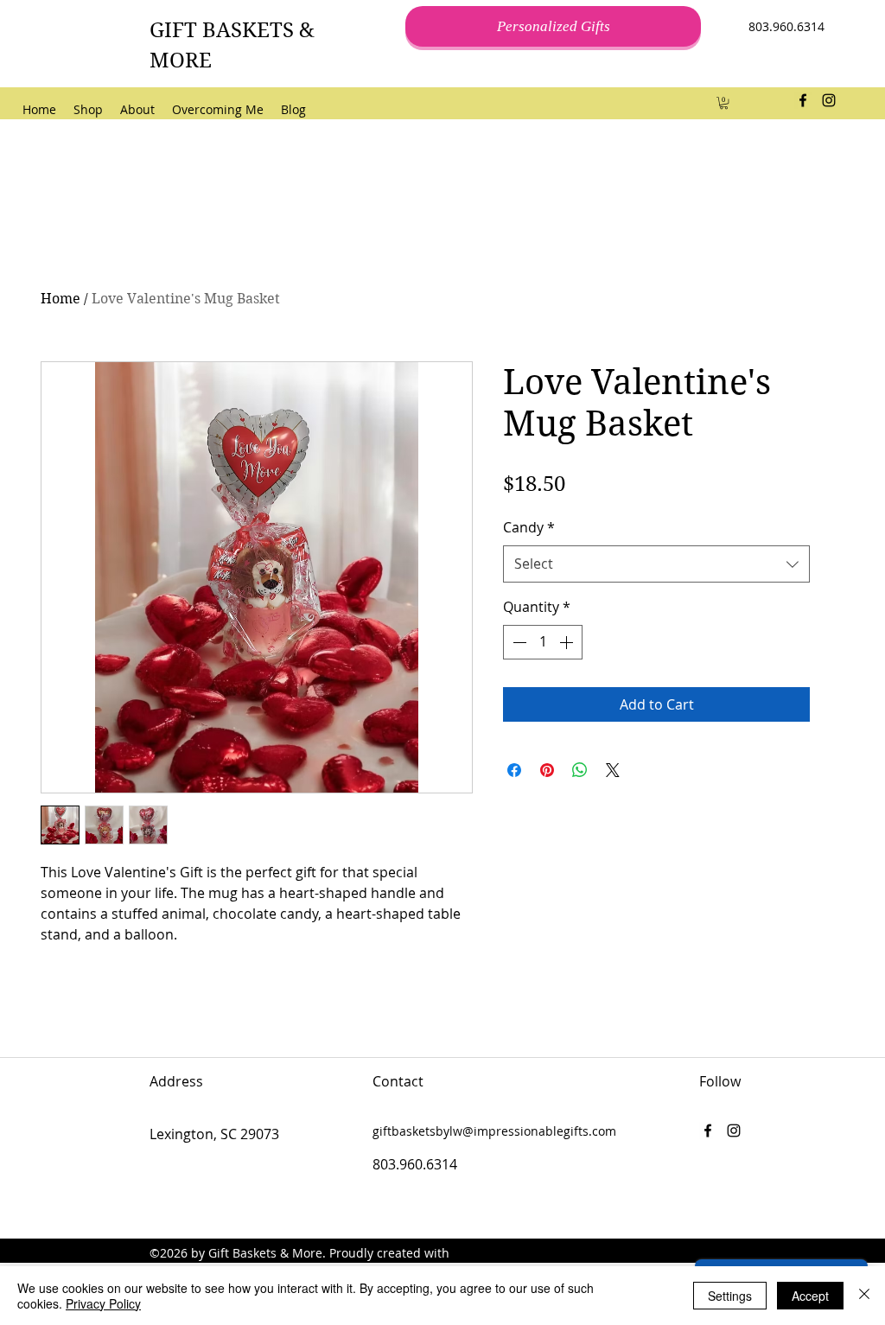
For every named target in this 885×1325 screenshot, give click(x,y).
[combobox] (656, 564)
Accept (810, 1295)
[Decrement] (518, 642)
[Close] (864, 1295)
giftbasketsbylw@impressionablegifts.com (494, 1131)
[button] (723, 103)
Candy (529, 527)
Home (60, 298)
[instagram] (828, 100)
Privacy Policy (103, 1303)
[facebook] (803, 100)
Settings (730, 1295)
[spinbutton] (543, 642)
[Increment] (568, 642)
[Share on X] (612, 770)
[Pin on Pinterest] (547, 770)
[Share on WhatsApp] (580, 770)
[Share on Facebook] (514, 770)
